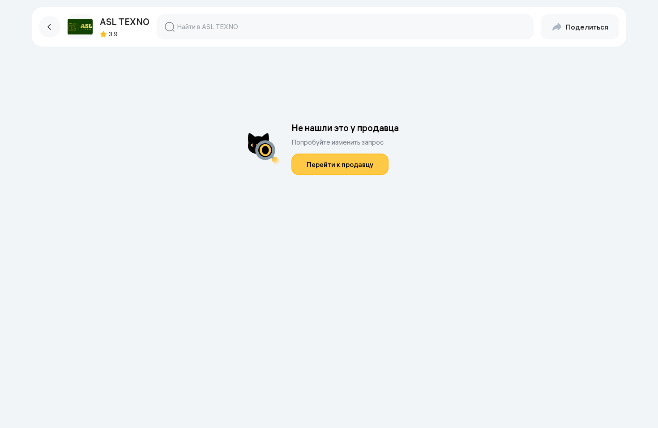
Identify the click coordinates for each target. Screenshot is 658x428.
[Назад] (49, 27)
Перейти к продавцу (340, 164)
